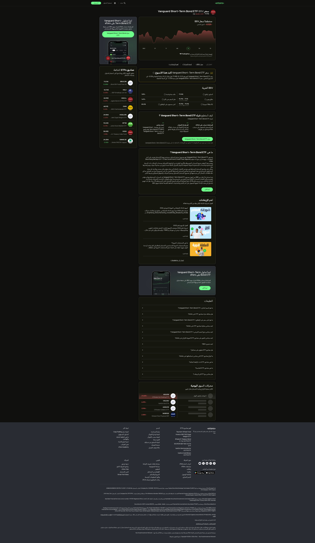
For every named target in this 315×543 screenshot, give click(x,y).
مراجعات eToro (186, 466)
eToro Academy (124, 447)
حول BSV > (199, 64)
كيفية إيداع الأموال (154, 434)
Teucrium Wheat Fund (183, 432)
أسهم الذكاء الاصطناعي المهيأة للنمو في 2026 (174, 208)
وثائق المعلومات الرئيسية (152, 477)
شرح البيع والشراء (123, 442)
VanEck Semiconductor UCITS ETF (183, 449)
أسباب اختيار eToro (185, 464)
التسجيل (96, 3)
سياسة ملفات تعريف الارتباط (151, 464)
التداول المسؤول (123, 434)
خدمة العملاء (155, 445)
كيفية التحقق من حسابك (152, 442)
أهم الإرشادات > (173, 64)
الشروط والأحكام (155, 474)
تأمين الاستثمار (124, 472)
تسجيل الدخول (107, 3)
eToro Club (125, 469)
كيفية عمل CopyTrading (121, 432)
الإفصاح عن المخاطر (154, 472)
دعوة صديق (125, 464)
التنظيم (157, 469)
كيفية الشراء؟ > (187, 64)
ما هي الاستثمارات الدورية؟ (180, 243)
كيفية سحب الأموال (154, 437)
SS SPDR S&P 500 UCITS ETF (182, 445)
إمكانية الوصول (186, 474)
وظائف (189, 469)
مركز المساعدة (155, 432)
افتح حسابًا (156, 440)
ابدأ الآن (207, 189)
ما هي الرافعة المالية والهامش (122, 438)
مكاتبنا (189, 472)
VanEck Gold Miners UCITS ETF (184, 454)
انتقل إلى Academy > (177, 260)
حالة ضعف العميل (154, 448)
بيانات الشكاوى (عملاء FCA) (151, 480)
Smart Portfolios (123, 474)
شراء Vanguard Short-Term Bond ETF (118, 34)
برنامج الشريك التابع (123, 466)
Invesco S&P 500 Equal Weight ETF (183, 435)
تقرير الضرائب (125, 444)
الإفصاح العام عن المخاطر (210, 523)
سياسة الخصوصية (154, 466)
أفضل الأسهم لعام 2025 (180, 225)
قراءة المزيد (185, 218)
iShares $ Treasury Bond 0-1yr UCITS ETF (183, 440)
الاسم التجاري (187, 477)
